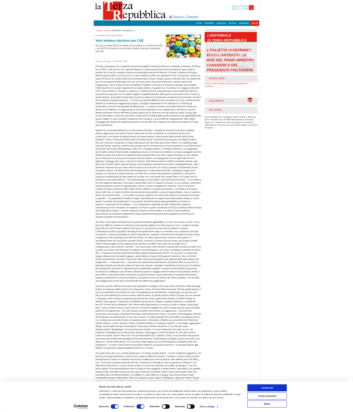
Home (199, 23)
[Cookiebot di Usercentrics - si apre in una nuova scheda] (81, 407)
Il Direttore (209, 23)
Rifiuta (267, 404)
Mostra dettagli (207, 406)
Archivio (232, 23)
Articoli (255, 23)
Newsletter (244, 23)
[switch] (140, 406)
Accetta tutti (267, 388)
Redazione (221, 23)
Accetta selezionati (267, 396)
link (193, 116)
